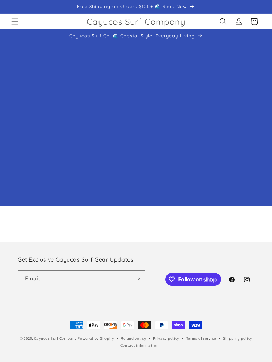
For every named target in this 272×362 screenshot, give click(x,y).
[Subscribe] (137, 278)
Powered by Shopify (96, 338)
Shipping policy (238, 338)
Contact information (139, 345)
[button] (15, 21)
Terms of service (201, 338)
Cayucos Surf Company (55, 338)
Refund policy (133, 338)
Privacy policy (166, 338)
